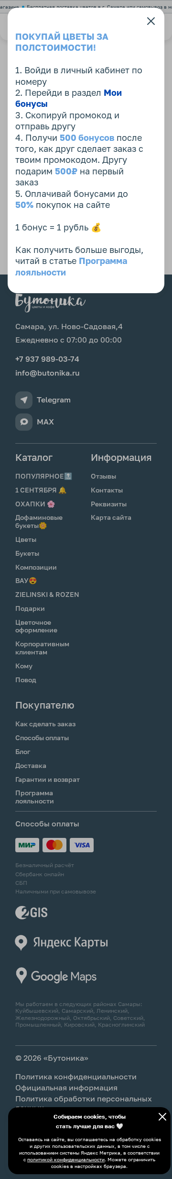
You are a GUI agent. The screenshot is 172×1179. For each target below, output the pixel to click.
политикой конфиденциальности (66, 1159)
